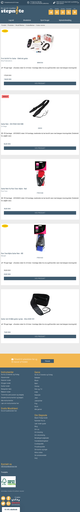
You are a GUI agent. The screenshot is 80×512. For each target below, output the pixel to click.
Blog (36, 426)
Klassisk (37, 395)
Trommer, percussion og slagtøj (12, 395)
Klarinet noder (6, 380)
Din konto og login (40, 449)
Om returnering (39, 435)
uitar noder (6, 386)
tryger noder (6, 383)
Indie (36, 392)
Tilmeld (47, 361)
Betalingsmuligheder (41, 438)
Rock (36, 406)
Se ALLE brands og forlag (10, 374)
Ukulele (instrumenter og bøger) (12, 398)
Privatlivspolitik (39, 447)
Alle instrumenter (7, 400)
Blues (36, 380)
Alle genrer (38, 409)
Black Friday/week (41, 418)
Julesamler (38, 401)
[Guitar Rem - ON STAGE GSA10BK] (40, 108)
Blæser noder (6, 392)
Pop (35, 403)
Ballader (37, 378)
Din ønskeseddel (40, 455)
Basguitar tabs (6, 389)
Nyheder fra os (39, 421)
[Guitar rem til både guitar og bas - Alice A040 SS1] (40, 303)
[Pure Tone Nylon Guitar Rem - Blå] (40, 238)
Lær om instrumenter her (10, 403)
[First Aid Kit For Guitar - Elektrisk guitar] (40, 43)
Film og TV (38, 389)
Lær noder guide (40, 424)
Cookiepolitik (39, 444)
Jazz (36, 398)
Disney (36, 386)
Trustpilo (4, 472)
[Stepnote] (12, 10)
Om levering (38, 432)
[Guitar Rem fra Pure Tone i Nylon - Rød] (40, 173)
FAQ (35, 458)
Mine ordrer (38, 452)
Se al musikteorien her (9, 411)
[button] (11, 509)
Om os (36, 429)
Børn (36, 383)
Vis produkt (40, 83)
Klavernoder (5, 377)
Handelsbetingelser (41, 441)
